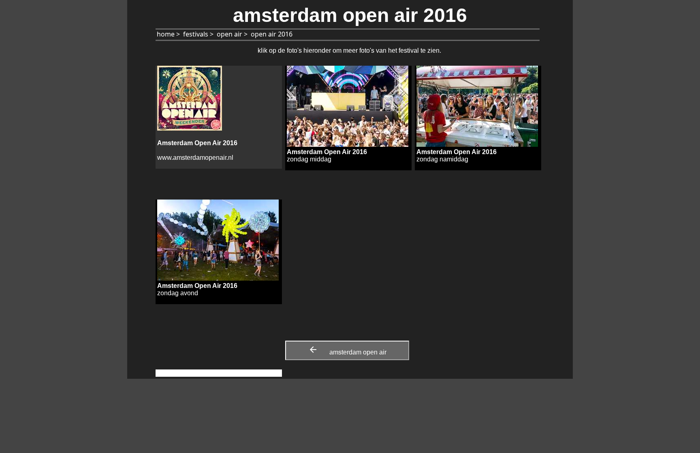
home (166, 34)
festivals (195, 34)
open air (229, 34)
